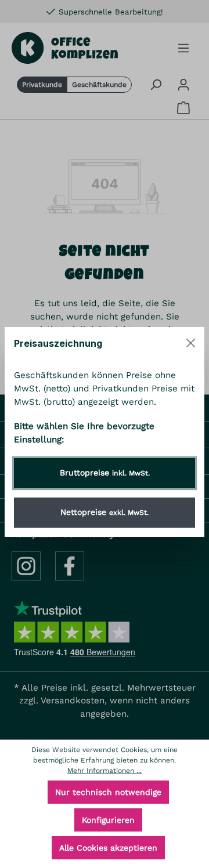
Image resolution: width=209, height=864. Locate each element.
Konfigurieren (108, 820)
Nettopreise (104, 512)
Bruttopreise (105, 472)
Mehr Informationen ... (104, 771)
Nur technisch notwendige (108, 792)
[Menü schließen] (191, 343)
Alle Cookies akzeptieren (108, 847)
